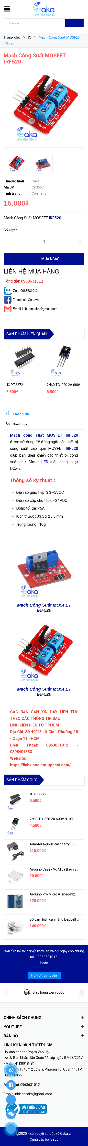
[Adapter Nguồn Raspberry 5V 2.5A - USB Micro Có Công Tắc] (15, 851)
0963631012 (29, 291)
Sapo (54, 1139)
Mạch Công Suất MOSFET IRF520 (44, 608)
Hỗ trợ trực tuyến (44, 975)
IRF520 (55, 218)
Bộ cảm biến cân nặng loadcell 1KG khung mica (54, 919)
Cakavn (33, 300)
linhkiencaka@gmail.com (39, 309)
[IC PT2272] (15, 801)
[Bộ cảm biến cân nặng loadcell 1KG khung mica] (15, 926)
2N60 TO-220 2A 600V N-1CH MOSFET (63, 385)
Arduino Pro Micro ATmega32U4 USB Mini (54, 894)
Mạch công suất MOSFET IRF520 (44, 435)
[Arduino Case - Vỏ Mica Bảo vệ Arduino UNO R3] (15, 876)
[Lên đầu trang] (78, 1131)
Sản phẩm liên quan (26, 334)
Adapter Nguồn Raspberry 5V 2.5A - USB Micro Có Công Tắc (54, 844)
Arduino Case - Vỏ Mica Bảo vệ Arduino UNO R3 (54, 869)
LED (44, 462)
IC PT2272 (14, 385)
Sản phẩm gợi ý (21, 780)
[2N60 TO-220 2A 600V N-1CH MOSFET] (15, 826)
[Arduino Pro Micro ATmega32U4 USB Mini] (15, 901)
